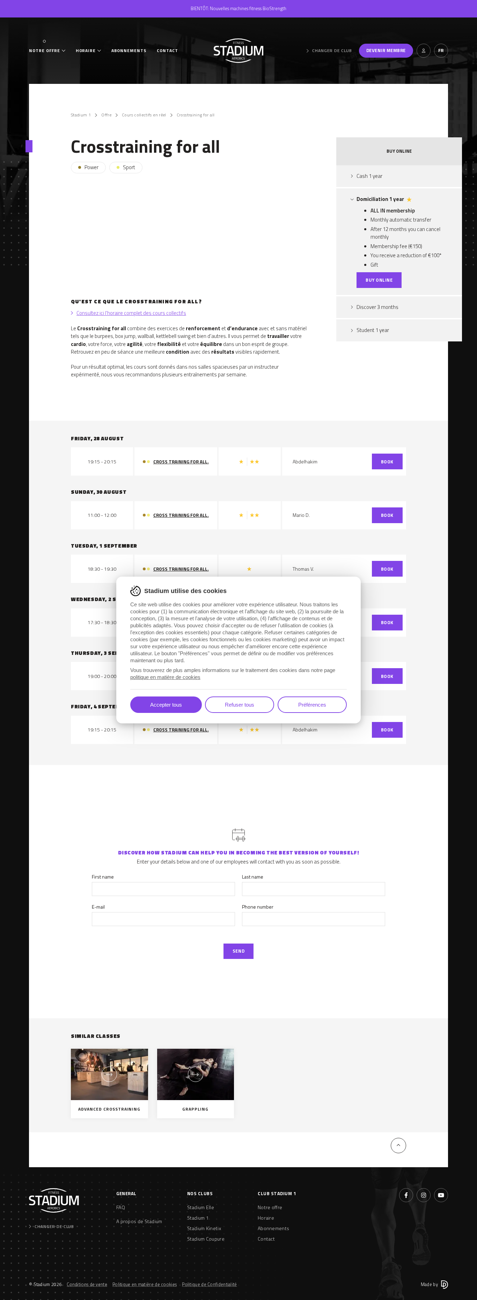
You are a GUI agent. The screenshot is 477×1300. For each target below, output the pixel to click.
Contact (167, 51)
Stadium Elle (200, 1207)
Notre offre (44, 51)
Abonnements (128, 51)
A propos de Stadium (139, 1221)
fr (441, 50)
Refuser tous (239, 705)
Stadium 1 (81, 115)
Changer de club (332, 51)
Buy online (379, 279)
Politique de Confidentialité (209, 1284)
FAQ (120, 1207)
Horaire (86, 51)
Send (238, 950)
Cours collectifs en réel (144, 115)
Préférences (312, 705)
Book (387, 461)
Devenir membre (386, 50)
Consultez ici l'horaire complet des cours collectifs (131, 313)
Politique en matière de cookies (144, 1284)
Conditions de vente (87, 1284)
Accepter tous (166, 705)
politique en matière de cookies (165, 677)
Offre (106, 115)
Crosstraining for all (196, 115)
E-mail (98, 906)
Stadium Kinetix (204, 1228)
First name (103, 876)
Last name (252, 876)
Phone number (257, 906)
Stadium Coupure (206, 1238)
